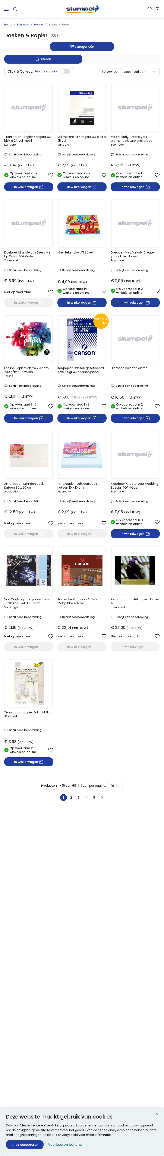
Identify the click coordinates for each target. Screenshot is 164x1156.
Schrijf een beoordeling (25, 154)
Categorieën (84, 47)
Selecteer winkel (46, 71)
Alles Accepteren (25, 1145)
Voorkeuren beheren (65, 1144)
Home (8, 24)
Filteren (45, 59)
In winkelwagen (26, 187)
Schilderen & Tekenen (30, 24)
